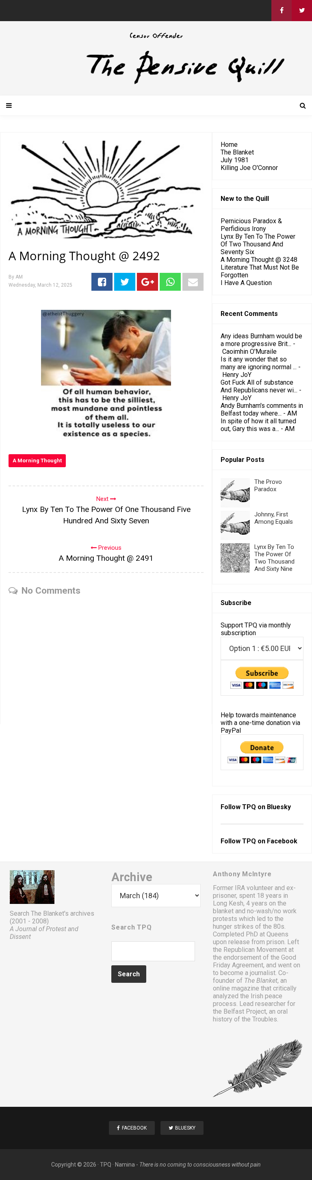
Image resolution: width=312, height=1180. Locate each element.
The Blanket (237, 152)
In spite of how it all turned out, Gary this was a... (258, 425)
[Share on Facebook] (102, 282)
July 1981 (235, 160)
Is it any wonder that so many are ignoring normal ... (259, 363)
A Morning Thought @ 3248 (259, 259)
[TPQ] (156, 83)
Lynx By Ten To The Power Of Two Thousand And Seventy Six (258, 244)
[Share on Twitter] (124, 282)
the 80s (273, 926)
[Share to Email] (193, 282)
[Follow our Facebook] (281, 10)
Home (229, 144)
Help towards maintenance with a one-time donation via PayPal (260, 722)
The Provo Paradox (268, 485)
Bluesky (279, 807)
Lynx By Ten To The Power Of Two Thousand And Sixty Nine (274, 558)
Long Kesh (228, 903)
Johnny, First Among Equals (273, 518)
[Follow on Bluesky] (302, 10)
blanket (223, 911)
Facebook (282, 841)
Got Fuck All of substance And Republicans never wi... (259, 386)
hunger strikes (233, 926)
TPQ (105, 1164)
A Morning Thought (37, 460)
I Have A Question (246, 283)
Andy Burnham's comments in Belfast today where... (262, 409)
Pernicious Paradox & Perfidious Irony (251, 225)
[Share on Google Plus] (147, 282)
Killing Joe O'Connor (249, 168)
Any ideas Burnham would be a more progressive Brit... (261, 340)
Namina (125, 1164)
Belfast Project (244, 1011)
